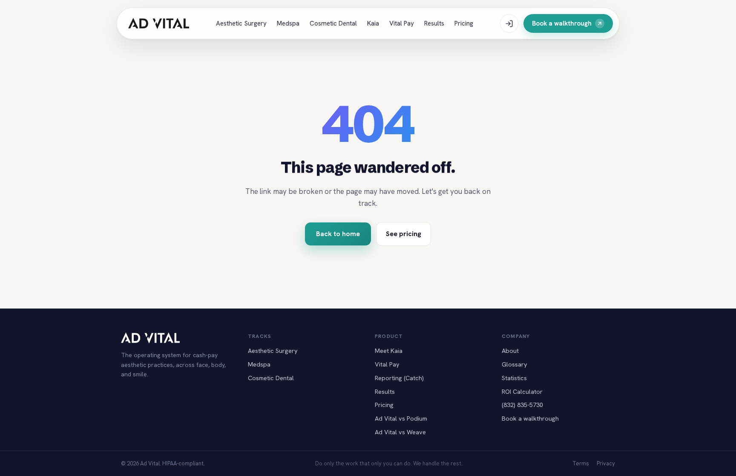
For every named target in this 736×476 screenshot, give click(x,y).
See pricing (403, 233)
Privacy (606, 463)
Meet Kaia (388, 350)
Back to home (338, 233)
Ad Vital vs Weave (400, 432)
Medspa (288, 23)
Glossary (514, 364)
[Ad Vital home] (158, 23)
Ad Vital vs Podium (401, 418)
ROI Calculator (522, 391)
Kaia (373, 23)
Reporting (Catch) (399, 378)
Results (434, 23)
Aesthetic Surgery (241, 23)
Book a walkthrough (562, 23)
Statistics (514, 378)
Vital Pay (401, 23)
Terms (580, 463)
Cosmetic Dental (333, 23)
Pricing (463, 23)
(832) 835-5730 (522, 405)
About (510, 350)
